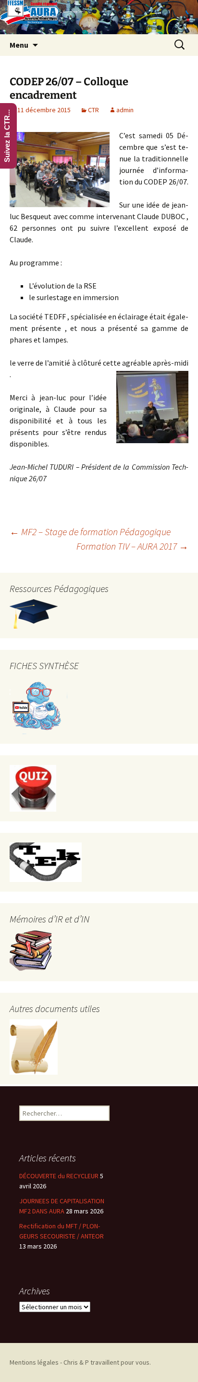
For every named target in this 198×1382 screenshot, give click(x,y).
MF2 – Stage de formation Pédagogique (90, 532)
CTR (93, 109)
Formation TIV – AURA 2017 (132, 546)
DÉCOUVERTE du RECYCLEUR (59, 1175)
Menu (19, 45)
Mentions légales (34, 1362)
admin (125, 109)
